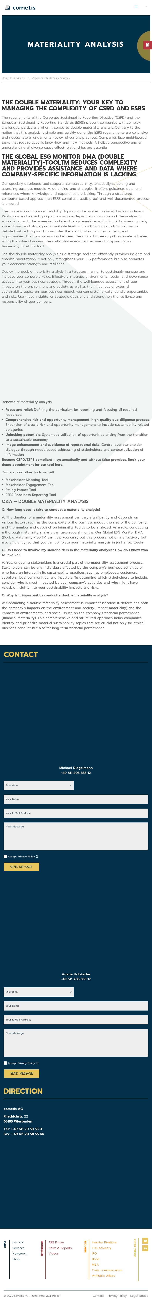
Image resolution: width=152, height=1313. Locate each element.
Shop (16, 1259)
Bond (95, 1259)
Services (18, 78)
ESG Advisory (35, 78)
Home (5, 78)
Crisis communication (107, 1270)
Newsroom (19, 1253)
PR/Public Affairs (103, 1276)
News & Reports (60, 1248)
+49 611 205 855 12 (76, 772)
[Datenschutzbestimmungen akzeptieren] (37, 856)
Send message (21, 866)
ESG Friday (56, 1242)
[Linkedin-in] (145, 1248)
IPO (94, 1253)
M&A (95, 1264)
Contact (98, 1296)
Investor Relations (104, 1242)
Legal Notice (139, 1296)
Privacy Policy (117, 1296)
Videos (54, 1253)
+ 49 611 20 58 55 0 (26, 1129)
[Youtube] (145, 1241)
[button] (136, 7)
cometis (18, 1242)
